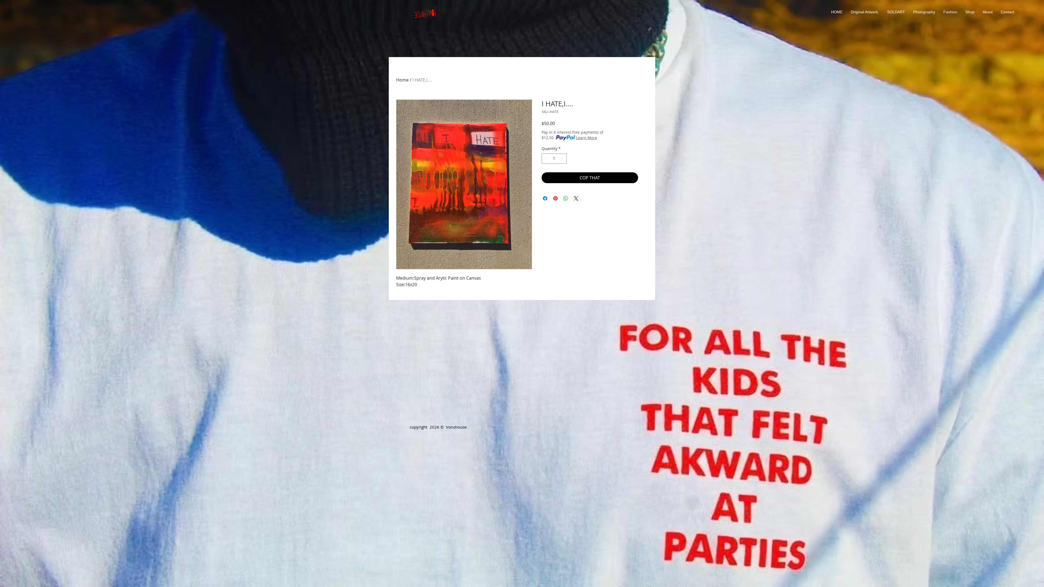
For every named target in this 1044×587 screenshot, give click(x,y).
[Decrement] (545, 158)
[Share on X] (576, 198)
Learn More (586, 137)
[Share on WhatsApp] (566, 198)
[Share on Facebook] (545, 198)
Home (402, 80)
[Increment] (562, 158)
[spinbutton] (554, 158)
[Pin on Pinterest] (555, 198)
